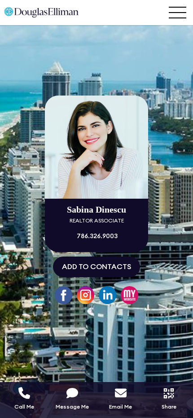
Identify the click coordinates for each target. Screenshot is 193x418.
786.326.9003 (96, 236)
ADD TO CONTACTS (96, 266)
